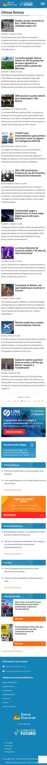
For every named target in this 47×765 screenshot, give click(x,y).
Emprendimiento (9, 694)
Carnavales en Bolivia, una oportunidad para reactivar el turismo (30, 287)
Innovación (8, 746)
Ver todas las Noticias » (13, 490)
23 (25, 401)
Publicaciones (9, 752)
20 (15, 401)
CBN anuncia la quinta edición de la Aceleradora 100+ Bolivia (30, 98)
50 (42, 401)
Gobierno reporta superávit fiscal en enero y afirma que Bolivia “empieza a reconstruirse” (29, 363)
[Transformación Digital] (18, 449)
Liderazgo (8, 749)
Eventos (6, 702)
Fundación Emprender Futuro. (32, 759)
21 (18, 401)
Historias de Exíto (9, 706)
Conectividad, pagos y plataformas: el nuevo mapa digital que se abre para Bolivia (29, 214)
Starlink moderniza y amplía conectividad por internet (29, 324)
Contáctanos (7, 690)
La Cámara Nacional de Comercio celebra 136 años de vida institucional (30, 250)
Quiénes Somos (8, 686)
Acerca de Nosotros (10, 682)
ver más (19, 618)
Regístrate (10, 515)
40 (39, 401)
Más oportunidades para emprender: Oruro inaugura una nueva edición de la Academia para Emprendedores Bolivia (24, 544)
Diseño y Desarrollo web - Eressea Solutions (23, 762)
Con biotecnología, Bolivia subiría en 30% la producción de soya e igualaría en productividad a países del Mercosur (29, 63)
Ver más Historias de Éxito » (12, 651)
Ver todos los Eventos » (13, 588)
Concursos (6, 698)
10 (8, 401)
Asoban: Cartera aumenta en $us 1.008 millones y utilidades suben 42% (29, 23)
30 (35, 401)
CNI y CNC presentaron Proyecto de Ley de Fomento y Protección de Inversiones (30, 172)
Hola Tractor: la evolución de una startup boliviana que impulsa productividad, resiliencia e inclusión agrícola (28, 605)
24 (29, 401)
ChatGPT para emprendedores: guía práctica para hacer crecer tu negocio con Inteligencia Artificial (30, 137)
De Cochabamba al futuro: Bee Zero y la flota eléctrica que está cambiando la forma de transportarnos (29, 630)
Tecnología (8, 743)
